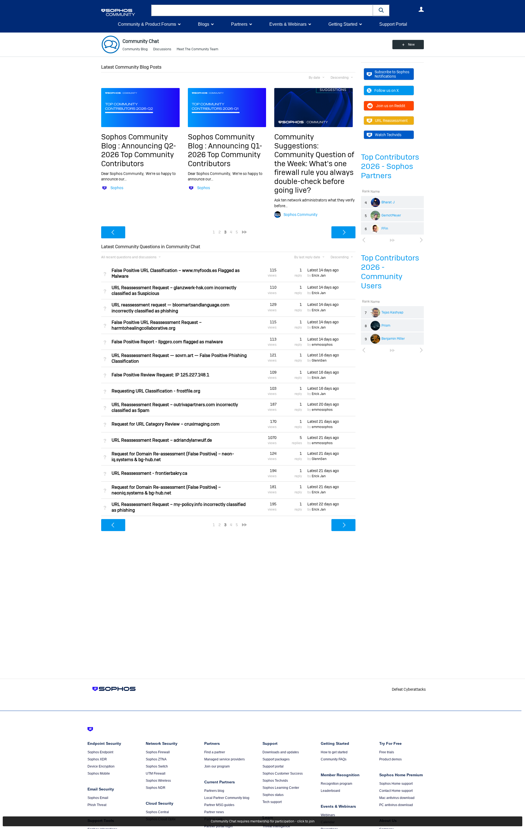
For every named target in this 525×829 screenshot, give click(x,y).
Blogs (203, 24)
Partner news (214, 812)
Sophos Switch (157, 766)
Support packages (276, 759)
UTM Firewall (155, 773)
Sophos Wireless (158, 781)
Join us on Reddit (390, 105)
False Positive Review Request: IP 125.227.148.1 (160, 375)
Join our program (217, 766)
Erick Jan (319, 275)
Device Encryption (101, 766)
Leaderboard (330, 791)
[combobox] (262, 10)
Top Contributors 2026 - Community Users (390, 272)
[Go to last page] (392, 240)
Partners (239, 24)
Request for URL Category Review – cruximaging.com (166, 424)
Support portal (273, 766)
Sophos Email (98, 798)
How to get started (334, 752)
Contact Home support (396, 791)
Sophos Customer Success (282, 773)
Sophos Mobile (99, 773)
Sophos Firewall (158, 752)
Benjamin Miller (393, 338)
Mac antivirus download (397, 798)
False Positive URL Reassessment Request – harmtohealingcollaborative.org (157, 325)
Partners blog (214, 791)
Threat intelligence (276, 826)
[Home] (125, 12)
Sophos (116, 187)
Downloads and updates (280, 752)
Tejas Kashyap (392, 312)
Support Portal (393, 24)
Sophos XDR (97, 759)
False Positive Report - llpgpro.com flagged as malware (167, 342)
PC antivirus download (396, 805)
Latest (323, 270)
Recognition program (336, 784)
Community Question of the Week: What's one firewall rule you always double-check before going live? (314, 172)
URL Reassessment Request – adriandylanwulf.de (162, 440)
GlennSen (319, 360)
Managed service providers (224, 759)
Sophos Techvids (275, 781)
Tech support (272, 802)
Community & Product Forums (147, 24)
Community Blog (135, 49)
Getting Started (342, 24)
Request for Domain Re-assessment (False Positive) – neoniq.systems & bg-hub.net (166, 490)
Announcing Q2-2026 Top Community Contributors (138, 154)
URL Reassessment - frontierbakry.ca (149, 473)
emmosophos (322, 344)
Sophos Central (157, 812)
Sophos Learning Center (280, 788)
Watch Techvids (388, 134)
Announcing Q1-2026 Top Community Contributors (225, 154)
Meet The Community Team (197, 49)
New (411, 44)
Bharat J (388, 202)
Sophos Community (300, 214)
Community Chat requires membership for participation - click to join (262, 821)
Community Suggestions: (296, 141)
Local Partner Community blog (226, 798)
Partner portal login (218, 826)
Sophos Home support (396, 784)
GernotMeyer (391, 215)
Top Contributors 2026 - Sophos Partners (390, 166)
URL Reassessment (391, 120)
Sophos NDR (155, 788)
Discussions (162, 49)
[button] (381, 10)
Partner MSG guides (219, 805)
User (421, 9)
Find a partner (214, 752)
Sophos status (273, 795)
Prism (385, 325)
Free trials (386, 752)
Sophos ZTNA (156, 759)
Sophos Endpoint (100, 752)
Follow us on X (386, 90)
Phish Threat (97, 805)
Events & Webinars (288, 24)
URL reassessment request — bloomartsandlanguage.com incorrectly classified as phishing (170, 308)
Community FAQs (333, 759)
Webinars (328, 815)
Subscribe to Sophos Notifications (392, 74)
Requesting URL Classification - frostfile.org (156, 391)
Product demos (390, 759)
